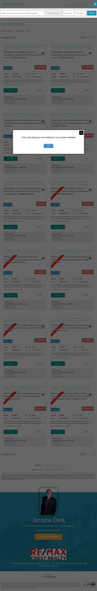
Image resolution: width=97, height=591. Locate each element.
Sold (29, 31)
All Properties (6, 31)
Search (92, 13)
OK (48, 146)
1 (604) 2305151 (10, 101)
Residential (19, 31)
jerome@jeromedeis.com (76, 5)
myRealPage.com (49, 577)
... (57, 465)
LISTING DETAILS (11, 90)
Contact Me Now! (48, 536)
